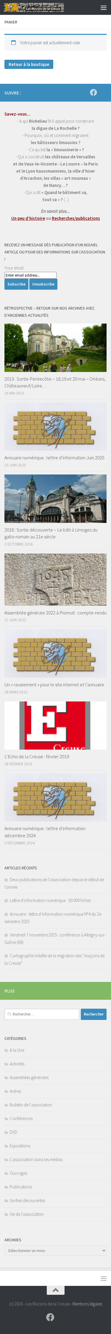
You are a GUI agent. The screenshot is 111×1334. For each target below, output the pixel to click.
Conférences (21, 1118)
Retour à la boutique (29, 64)
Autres (15, 1091)
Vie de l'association (27, 1214)
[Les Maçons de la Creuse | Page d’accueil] (44, 7)
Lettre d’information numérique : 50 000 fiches (50, 900)
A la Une (17, 1050)
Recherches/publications (76, 218)
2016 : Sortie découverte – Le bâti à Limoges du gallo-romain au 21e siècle (50, 533)
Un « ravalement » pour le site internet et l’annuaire (54, 684)
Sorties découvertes (27, 1200)
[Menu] (103, 7)
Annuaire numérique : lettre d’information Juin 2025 (54, 457)
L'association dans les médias (36, 1159)
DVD (13, 1132)
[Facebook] (93, 92)
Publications (21, 1187)
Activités (17, 1064)
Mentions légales (87, 1304)
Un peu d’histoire (28, 218)
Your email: (14, 268)
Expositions (20, 1146)
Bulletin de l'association (31, 1105)
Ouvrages (18, 1173)
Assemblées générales (29, 1077)
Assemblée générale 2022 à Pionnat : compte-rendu (55, 612)
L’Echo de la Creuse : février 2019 (36, 756)
